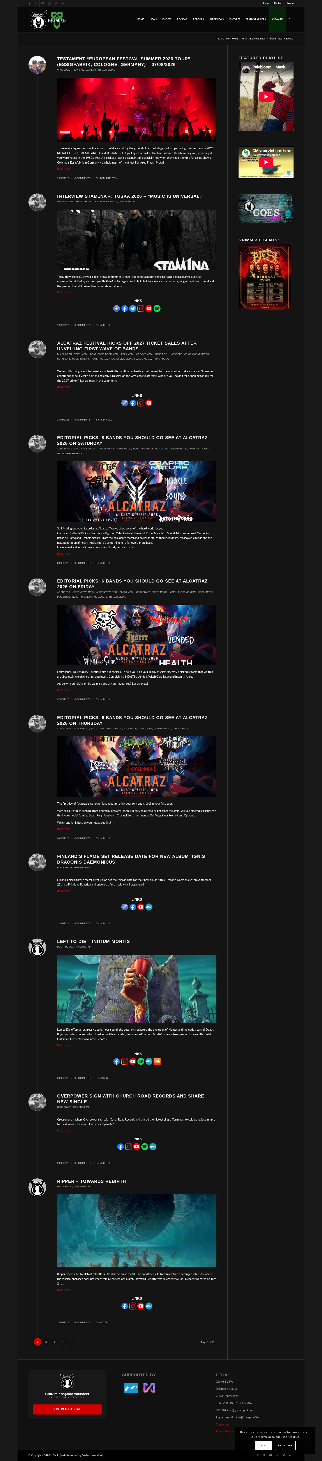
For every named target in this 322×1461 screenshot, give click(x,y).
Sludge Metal (142, 359)
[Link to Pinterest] (56, 3)
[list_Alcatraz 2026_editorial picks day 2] (136, 635)
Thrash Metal (106, 70)
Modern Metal (81, 359)
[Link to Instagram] (49, 3)
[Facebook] (124, 311)
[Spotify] (157, 311)
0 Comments (82, 178)
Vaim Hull (106, 325)
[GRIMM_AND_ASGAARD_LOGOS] (47, 19)
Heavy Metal (80, 70)
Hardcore (176, 354)
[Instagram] (140, 311)
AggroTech (64, 592)
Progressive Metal (105, 201)
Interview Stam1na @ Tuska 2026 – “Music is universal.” (130, 196)
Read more (64, 168)
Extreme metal (187, 592)
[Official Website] (116, 311)
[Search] (290, 19)
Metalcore (64, 359)
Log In (290, 3)
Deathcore (97, 354)
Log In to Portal (67, 1409)
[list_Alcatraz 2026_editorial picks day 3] (136, 491)
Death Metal (81, 354)
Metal (93, 70)
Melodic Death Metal (196, 354)
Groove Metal (66, 201)
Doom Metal (112, 354)
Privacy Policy (224, 1431)
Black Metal (65, 354)
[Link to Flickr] (62, 3)
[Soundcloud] (157, 1064)
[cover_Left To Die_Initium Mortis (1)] (136, 989)
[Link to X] (36, 3)
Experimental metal (164, 592)
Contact (278, 3)
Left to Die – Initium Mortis (93, 941)
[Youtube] (148, 311)
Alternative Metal (68, 448)
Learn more (285, 1445)
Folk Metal (128, 354)
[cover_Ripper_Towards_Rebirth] (136, 1230)
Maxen (104, 1078)
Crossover (64, 70)
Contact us (222, 1424)
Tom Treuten (108, 178)
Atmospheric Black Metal (73, 728)
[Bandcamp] (148, 909)
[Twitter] (132, 311)
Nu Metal (194, 448)
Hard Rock (161, 354)
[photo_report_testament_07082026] (136, 110)
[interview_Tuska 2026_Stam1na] (136, 240)
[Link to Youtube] (43, 3)
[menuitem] (266, 3)
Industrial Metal (143, 448)
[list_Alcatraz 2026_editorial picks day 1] (136, 766)
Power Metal (99, 359)
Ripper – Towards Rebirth (91, 1181)
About (266, 3)
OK (263, 1445)
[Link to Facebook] (30, 3)
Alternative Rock (107, 592)
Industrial (63, 597)
